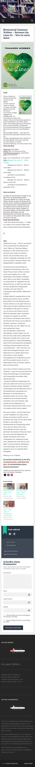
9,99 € (9, 158)
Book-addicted (17, 5)
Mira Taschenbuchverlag (16, 151)
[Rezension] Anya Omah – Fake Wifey (8, 492)
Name (5, 591)
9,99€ (23, 158)
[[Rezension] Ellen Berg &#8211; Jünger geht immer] (22, 486)
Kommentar (7, 572)
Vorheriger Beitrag (12, 551)
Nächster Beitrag (12, 554)
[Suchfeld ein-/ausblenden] (32, 21)
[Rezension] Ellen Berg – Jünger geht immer (22, 492)
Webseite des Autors (14, 534)
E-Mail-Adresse (7, 599)
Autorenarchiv (10, 534)
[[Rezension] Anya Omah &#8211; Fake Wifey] (9, 486)
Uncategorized (11, 545)
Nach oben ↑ (29, 763)
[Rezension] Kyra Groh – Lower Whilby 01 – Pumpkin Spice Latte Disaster (8, 511)
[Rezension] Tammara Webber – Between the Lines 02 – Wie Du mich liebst (16, 33)
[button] (5, 475)
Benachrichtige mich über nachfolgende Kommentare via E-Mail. (16, 616)
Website (5, 607)
